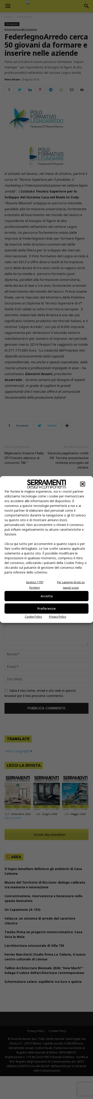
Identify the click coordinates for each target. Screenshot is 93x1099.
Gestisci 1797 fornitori (34, 585)
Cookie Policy (33, 617)
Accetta (47, 596)
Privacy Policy (57, 617)
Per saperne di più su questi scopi (71, 585)
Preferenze (46, 608)
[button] (82, 484)
